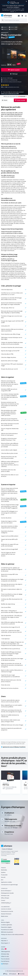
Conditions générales (6, 924)
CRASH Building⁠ (5, 903)
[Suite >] (25, 782)
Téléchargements (5, 951)
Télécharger (15, 74)
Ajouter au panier (15, 70)
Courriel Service (5, 961)
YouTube (22, 974)
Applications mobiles (6, 882)
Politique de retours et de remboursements (12, 934)
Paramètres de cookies (7, 929)
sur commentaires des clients (10, 87)
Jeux (2, 879)
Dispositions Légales (6, 927)
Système (3, 872)
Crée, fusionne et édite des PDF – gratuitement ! (9, 787)
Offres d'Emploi (5, 898)
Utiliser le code (5, 956)
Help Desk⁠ (3, 940)
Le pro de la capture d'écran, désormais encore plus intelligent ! (13, 6)
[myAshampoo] (18, 15)
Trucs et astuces (5, 959)
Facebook (13, 974)
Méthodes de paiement (7, 932)
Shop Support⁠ (4, 943)
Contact (3, 900)
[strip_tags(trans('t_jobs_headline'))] (16, 861)
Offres (3, 949)
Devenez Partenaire (6, 914)
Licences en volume (6, 909)
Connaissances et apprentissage (9, 884)
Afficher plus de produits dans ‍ (14, 96)
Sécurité (3, 877)
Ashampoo (4, 964)
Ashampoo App (5, 954)
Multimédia (4, 870)
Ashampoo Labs (5, 895)
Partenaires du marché (7, 911)
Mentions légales (5, 922)
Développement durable (7, 893)
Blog (6, 974)
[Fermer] (26, 1)
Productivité (4, 875)
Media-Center (4, 916)
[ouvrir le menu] (25, 15)
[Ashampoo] (7, 846)
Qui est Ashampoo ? (6, 890)
